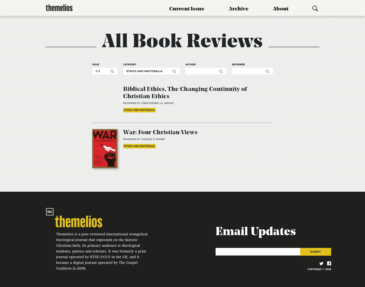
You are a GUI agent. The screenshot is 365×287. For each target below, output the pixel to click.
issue (95, 64)
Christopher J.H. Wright (157, 103)
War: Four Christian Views (160, 133)
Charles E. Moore (153, 139)
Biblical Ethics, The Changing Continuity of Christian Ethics (185, 93)
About (281, 9)
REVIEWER (238, 64)
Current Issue (186, 9)
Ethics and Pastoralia (139, 110)
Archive (238, 9)
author (190, 64)
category (129, 64)
